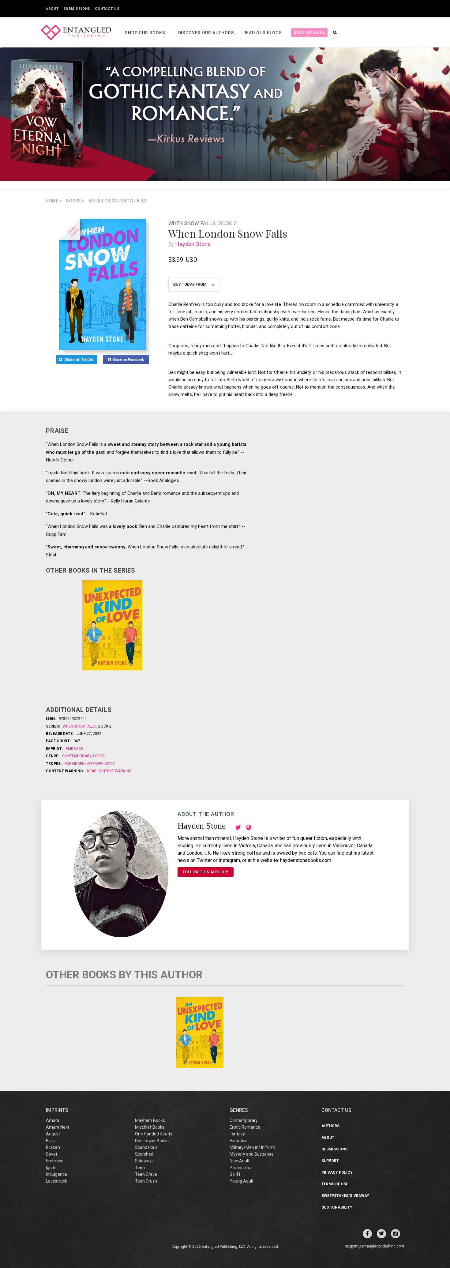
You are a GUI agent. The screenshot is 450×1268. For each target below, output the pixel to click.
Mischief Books (149, 1127)
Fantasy (237, 1133)
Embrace (74, 749)
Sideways (144, 1160)
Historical (238, 1140)
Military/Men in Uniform (252, 1147)
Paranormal (241, 1167)
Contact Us (107, 9)
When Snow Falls (192, 223)
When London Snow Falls (118, 200)
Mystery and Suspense (252, 1154)
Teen (140, 1167)
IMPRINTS (57, 1110)
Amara (52, 1120)
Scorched (144, 1154)
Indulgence (56, 1174)
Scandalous (146, 1147)
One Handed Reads (153, 1133)
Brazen (53, 1147)
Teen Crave (146, 1174)
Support (330, 1161)
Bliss (50, 1140)
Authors (330, 1126)
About (52, 9)
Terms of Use (334, 1184)
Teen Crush (146, 1181)
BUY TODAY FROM (190, 284)
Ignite (51, 1167)
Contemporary (77, 756)
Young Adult (241, 1181)
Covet (51, 1154)
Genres (239, 1110)
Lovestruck (56, 1181)
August (53, 1133)
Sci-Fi (235, 1174)
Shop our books (146, 32)
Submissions (77, 9)
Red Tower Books (152, 1140)
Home (54, 200)
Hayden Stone (193, 244)
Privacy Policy (337, 1172)
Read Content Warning (109, 771)
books (75, 200)
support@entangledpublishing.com (374, 1246)
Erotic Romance (245, 1127)
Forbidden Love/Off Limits (89, 764)
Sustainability (336, 1207)
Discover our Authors (206, 32)
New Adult (239, 1160)
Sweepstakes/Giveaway (345, 1196)
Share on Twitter (79, 359)
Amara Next (57, 1127)
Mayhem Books (150, 1120)
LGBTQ (98, 756)
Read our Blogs (262, 32)
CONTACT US (336, 1110)
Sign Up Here (309, 32)
